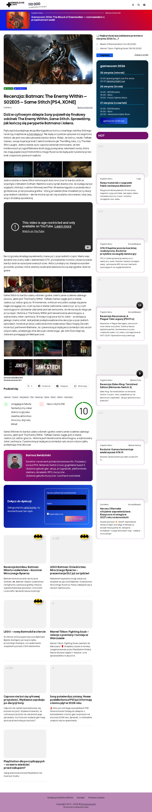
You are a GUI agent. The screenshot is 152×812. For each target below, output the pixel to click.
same (47, 397)
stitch (53, 397)
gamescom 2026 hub (113, 120)
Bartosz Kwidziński (85, 107)
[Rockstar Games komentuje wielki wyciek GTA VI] (122, 427)
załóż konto (29, 507)
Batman (7, 397)
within (59, 397)
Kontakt (81, 797)
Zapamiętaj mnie (56, 514)
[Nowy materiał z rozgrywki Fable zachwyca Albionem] (122, 160)
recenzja (39, 397)
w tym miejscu (34, 134)
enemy (15, 397)
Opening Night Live (116, 81)
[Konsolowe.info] (15, 5)
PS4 (31, 397)
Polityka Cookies (96, 797)
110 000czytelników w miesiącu (37, 4)
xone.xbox (68, 397)
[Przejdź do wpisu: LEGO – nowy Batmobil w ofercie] (25, 614)
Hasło (49, 503)
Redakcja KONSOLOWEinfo (60, 797)
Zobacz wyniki (141, 54)
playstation (24, 397)
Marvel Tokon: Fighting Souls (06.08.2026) (121, 48)
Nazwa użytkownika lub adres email (61, 493)
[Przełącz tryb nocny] (144, 4)
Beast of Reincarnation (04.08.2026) (118, 44)
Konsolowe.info (88, 804)
